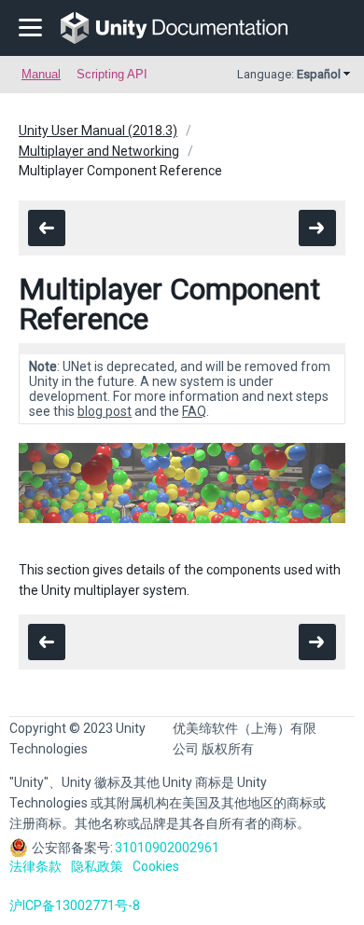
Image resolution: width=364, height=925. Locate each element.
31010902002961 (167, 847)
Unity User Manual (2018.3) (98, 130)
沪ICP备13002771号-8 (74, 905)
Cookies (156, 866)
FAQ (194, 411)
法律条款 (35, 866)
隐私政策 (97, 866)
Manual (41, 74)
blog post (104, 411)
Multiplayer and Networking (99, 151)
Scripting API (112, 74)
